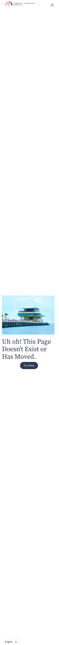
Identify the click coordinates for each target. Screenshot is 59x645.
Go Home (29, 365)
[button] (52, 5)
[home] (26, 5)
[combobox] (11, 642)
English (8, 642)
